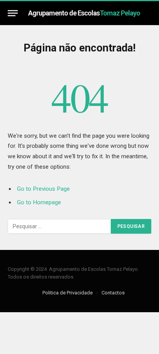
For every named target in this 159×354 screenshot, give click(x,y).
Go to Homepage (39, 202)
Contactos (113, 293)
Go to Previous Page (43, 188)
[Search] (147, 13)
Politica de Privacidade (67, 293)
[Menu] (13, 13)
